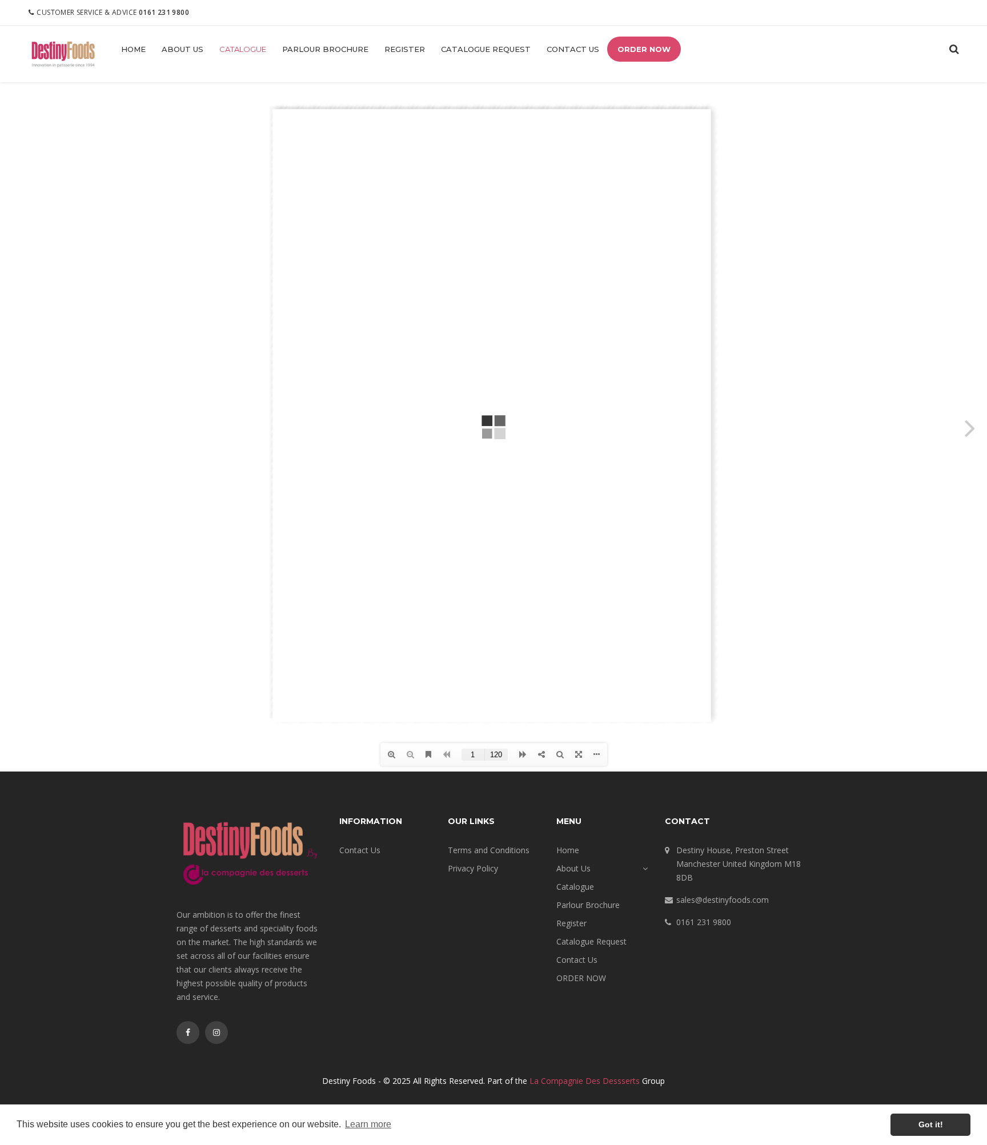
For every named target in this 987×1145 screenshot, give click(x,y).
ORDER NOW (644, 49)
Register (404, 49)
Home (133, 49)
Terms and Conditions (488, 850)
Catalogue (242, 49)
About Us (182, 49)
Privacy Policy (473, 868)
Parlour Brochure (325, 49)
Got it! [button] (930, 1124)
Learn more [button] (368, 1124)
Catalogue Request (486, 49)
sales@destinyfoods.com (722, 899)
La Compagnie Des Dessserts (584, 1080)
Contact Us (573, 49)
